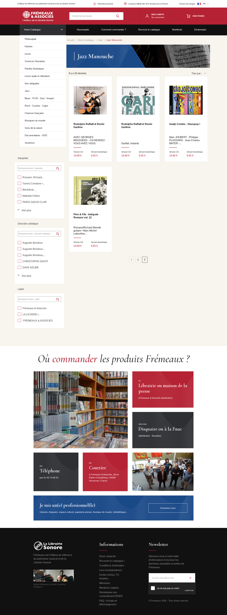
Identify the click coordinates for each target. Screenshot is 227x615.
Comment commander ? (113, 29)
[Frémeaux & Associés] (19, 308)
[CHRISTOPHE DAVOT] (19, 261)
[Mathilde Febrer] (19, 195)
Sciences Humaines (35, 61)
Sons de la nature (33, 128)
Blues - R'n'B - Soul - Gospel (39, 98)
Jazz (27, 91)
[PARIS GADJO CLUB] (19, 201)
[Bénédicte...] (19, 189)
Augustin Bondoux (33, 242)
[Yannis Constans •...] (19, 183)
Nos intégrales (32, 83)
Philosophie (30, 39)
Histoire (28, 46)
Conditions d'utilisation (111, 565)
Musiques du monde (35, 120)
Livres (28, 53)
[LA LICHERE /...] (19, 314)
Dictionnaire (200, 29)
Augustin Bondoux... (34, 249)
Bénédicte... (29, 189)
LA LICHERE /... (31, 314)
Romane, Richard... (33, 177)
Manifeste (177, 29)
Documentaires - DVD (36, 135)
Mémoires (104, 583)
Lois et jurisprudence (110, 570)
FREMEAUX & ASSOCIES (38, 320)
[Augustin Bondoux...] (19, 248)
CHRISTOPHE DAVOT (35, 261)
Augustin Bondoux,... (34, 255)
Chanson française (34, 113)
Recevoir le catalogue (149, 29)
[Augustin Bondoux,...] (19, 254)
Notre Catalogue (32, 29)
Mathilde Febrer (31, 196)
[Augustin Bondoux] (19, 242)
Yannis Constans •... (34, 183)
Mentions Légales (109, 587)
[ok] (57, 168)
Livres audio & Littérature (37, 76)
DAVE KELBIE (31, 267)
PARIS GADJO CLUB (34, 202)
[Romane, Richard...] (19, 177)
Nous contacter (107, 556)
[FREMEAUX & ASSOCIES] (19, 320)
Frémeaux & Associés (34, 308)
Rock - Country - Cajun (36, 105)
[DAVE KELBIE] (19, 267)
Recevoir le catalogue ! (111, 561)
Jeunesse (30, 142)
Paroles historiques (34, 68)
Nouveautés (83, 29)
